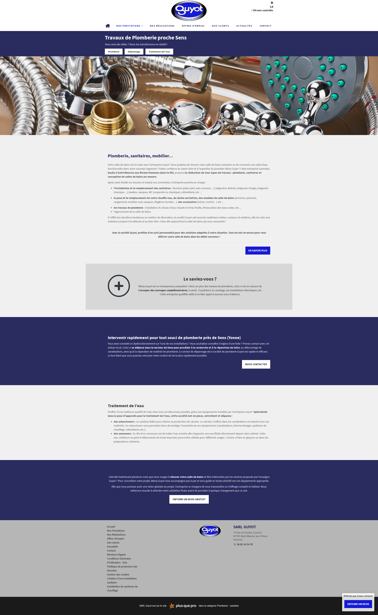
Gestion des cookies (118, 574)
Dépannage (134, 51)
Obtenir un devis (358, 604)
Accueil (108, 26)
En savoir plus (257, 250)
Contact (266, 25)
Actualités (244, 25)
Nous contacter (256, 364)
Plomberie (113, 51)
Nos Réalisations (162, 25)
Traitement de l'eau (159, 51)
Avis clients (220, 25)
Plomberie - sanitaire (228, 605)
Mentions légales (116, 554)
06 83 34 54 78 (244, 544)
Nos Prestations (128, 25)
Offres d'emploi (193, 25)
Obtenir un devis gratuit (189, 499)
